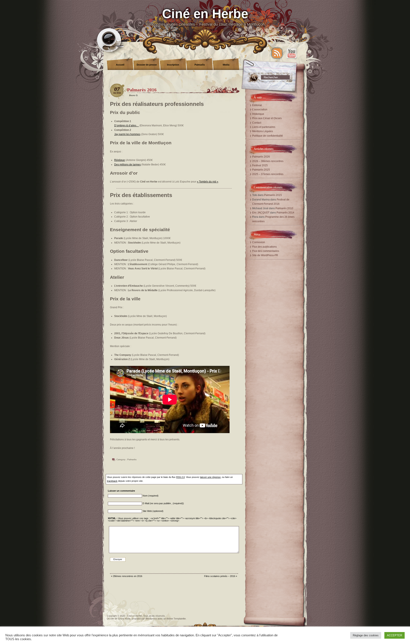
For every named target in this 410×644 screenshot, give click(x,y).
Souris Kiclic (124, 618)
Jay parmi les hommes (127, 134)
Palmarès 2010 (284, 208)
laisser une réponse (210, 477)
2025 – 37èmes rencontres (267, 174)
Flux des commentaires (265, 251)
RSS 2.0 (180, 477)
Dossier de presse (147, 64)
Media (226, 64)
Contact (256, 122)
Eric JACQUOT (260, 212)
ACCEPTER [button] (394, 635)
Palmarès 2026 (261, 156)
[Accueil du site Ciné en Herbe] (205, 21)
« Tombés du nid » (207, 181)
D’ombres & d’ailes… (126, 125)
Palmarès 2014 (285, 212)
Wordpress (151, 618)
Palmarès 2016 (142, 89)
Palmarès (200, 64)
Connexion (258, 242)
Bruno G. (133, 95)
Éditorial (257, 105)
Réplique (119, 160)
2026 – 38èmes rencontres (267, 161)
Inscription (173, 64)
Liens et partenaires (263, 127)
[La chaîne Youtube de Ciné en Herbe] (291, 53)
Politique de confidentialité (267, 135)
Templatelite (180, 618)
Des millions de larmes (127, 164)
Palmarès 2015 (273, 195)
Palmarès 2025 (261, 169)
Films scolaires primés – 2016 (219, 576)
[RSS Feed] (277, 53)
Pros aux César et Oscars (267, 118)
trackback (112, 481)
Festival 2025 (260, 165)
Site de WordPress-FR (265, 255)
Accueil (120, 64)
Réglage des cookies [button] (366, 635)
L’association (259, 109)
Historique (258, 113)
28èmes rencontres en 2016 (127, 576)
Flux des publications (264, 246)
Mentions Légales (262, 131)
